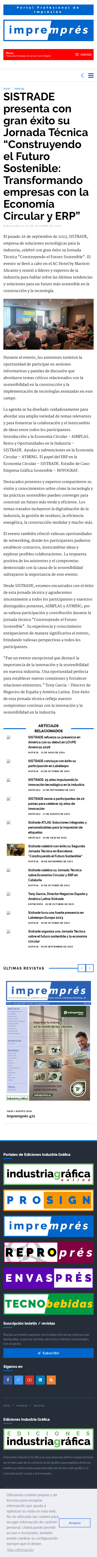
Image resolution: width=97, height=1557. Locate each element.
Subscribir (51, 1353)
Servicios (39, 1405)
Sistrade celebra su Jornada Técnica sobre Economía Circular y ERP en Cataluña (55, 875)
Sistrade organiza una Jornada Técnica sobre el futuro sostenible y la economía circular (57, 936)
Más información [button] (20, 1550)
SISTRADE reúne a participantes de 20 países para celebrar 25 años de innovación (56, 803)
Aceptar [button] (75, 1523)
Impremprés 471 (21, 1116)
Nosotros (22, 1405)
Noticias (19, 88)
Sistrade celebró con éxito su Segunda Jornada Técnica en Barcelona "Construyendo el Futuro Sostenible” (56, 851)
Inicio (6, 88)
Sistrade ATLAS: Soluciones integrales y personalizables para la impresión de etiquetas (57, 827)
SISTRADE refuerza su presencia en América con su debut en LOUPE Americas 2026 (54, 742)
